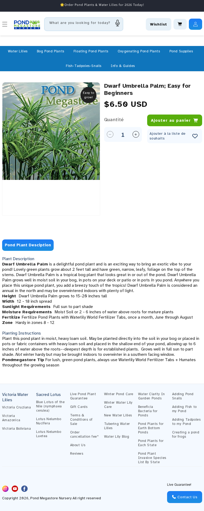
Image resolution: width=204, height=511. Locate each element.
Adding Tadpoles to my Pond (186, 421)
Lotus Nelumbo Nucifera (48, 421)
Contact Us (187, 497)
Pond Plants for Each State (151, 443)
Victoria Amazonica (11, 418)
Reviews (76, 453)
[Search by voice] (118, 23)
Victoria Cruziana (16, 407)
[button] (17, 51)
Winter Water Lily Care (118, 404)
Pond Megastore (44, 498)
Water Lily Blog (116, 436)
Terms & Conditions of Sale (81, 419)
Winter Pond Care (119, 394)
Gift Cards (79, 407)
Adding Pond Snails (183, 396)
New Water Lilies (118, 415)
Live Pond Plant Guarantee (83, 396)
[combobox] (83, 24)
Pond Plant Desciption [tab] (28, 245)
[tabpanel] (102, 312)
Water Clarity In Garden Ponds (151, 396)
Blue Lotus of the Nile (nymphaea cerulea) (50, 406)
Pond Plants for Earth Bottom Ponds (151, 428)
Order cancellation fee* (84, 434)
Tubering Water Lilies (117, 426)
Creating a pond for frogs (185, 434)
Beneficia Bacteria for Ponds (148, 411)
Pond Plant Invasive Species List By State (152, 457)
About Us (78, 445)
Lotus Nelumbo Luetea (48, 434)
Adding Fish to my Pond (184, 409)
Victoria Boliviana (16, 428)
